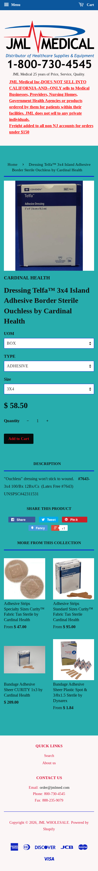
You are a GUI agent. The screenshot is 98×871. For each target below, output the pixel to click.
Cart (90, 5)
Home (13, 164)
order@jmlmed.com (55, 788)
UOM (9, 333)
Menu (15, 5)
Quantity (12, 421)
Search (49, 756)
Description (47, 464)
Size (7, 379)
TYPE (9, 356)
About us (49, 763)
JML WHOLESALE (54, 823)
